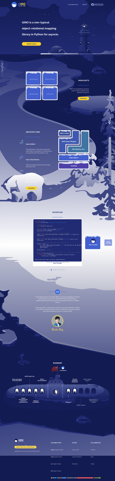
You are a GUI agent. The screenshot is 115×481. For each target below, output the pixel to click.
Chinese (61, 449)
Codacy (92, 464)
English (57, 449)
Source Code (75, 449)
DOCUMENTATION (73, 4)
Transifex (93, 449)
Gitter (92, 456)
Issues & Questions (77, 456)
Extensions (75, 464)
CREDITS (84, 4)
